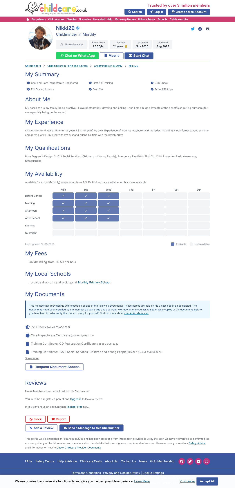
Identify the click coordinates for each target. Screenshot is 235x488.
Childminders (56, 19)
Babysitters (39, 19)
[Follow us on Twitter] (190, 461)
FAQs (28, 461)
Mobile (114, 56)
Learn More (142, 481)
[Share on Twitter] (193, 29)
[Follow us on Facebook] (181, 461)
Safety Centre (44, 461)
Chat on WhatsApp (79, 56)
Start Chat (141, 56)
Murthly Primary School (94, 282)
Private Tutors (147, 19)
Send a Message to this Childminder (93, 428)
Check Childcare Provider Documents (79, 447)
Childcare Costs (91, 461)
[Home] (27, 19)
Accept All (207, 481)
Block (37, 419)
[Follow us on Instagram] (206, 461)
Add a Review (43, 428)
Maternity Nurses (125, 19)
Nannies (72, 19)
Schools (162, 19)
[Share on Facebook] (201, 29)
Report (60, 419)
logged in (75, 399)
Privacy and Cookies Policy (121, 473)
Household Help (103, 19)
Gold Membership (162, 461)
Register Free (74, 406)
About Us (111, 461)
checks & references (136, 313)
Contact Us (128, 461)
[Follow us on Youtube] (198, 461)
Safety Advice (197, 443)
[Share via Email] (207, 29)
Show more (32, 358)
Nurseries (85, 19)
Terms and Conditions (86, 473)
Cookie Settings (153, 473)
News (143, 461)
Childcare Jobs (179, 19)
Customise (187, 481)
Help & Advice (67, 461)
